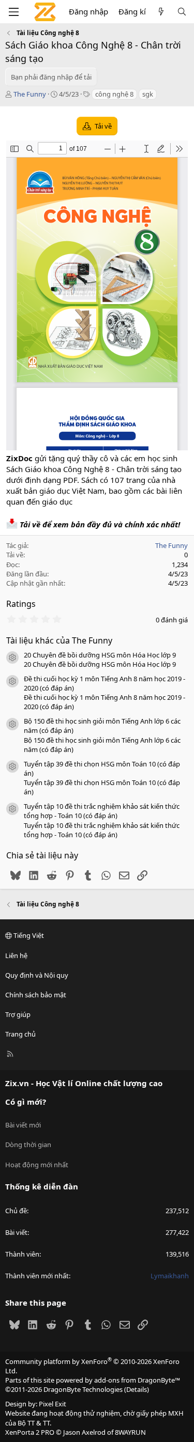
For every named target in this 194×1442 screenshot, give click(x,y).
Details (136, 1389)
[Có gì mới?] (161, 11)
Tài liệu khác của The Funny (59, 640)
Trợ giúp (18, 1014)
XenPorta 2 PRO (29, 1432)
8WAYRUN (130, 1432)
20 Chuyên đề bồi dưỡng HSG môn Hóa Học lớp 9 (100, 655)
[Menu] (13, 12)
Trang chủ (20, 1034)
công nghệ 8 (114, 94)
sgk (147, 94)
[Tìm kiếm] (182, 11)
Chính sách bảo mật (35, 994)
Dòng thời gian (28, 1144)
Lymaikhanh (170, 1275)
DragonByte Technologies (83, 1389)
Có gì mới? (25, 1101)
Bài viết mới (23, 1125)
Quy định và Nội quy (36, 975)
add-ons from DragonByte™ (137, 1380)
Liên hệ (16, 955)
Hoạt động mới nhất (36, 1164)
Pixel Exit (52, 1403)
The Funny (29, 94)
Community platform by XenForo (92, 1366)
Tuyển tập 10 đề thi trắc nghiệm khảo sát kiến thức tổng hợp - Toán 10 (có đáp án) (102, 811)
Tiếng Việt (28, 935)
